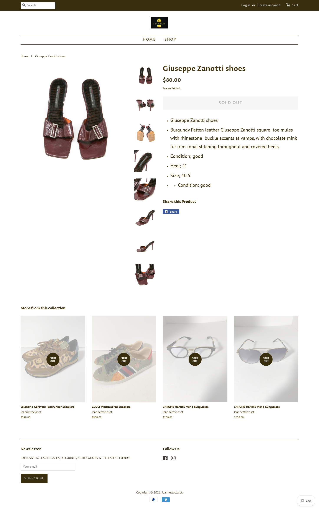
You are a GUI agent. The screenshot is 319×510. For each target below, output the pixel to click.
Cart (295, 5)
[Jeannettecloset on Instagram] (173, 459)
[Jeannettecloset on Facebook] (165, 459)
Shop (170, 39)
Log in (245, 5)
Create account (268, 5)
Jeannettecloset (172, 492)
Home (149, 39)
